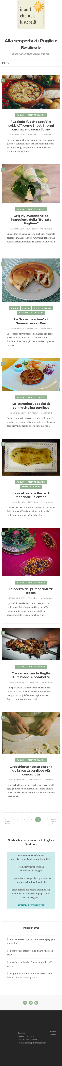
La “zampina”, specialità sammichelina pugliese (31, 405)
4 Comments (46, 328)
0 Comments (46, 134)
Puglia (20, 115)
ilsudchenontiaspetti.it (38, 859)
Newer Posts (8, 822)
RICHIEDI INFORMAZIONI (31, 905)
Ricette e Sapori (36, 115)
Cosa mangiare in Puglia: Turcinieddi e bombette (31, 675)
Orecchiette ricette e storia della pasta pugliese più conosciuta (31, 770)
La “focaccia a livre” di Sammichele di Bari (31, 321)
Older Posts (53, 820)
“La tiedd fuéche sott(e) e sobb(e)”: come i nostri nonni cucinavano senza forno (31, 125)
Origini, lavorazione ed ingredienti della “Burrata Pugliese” (31, 219)
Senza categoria (31, 487)
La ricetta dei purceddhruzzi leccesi (31, 591)
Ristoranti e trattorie (31, 313)
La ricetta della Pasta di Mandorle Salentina (31, 495)
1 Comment (46, 413)
